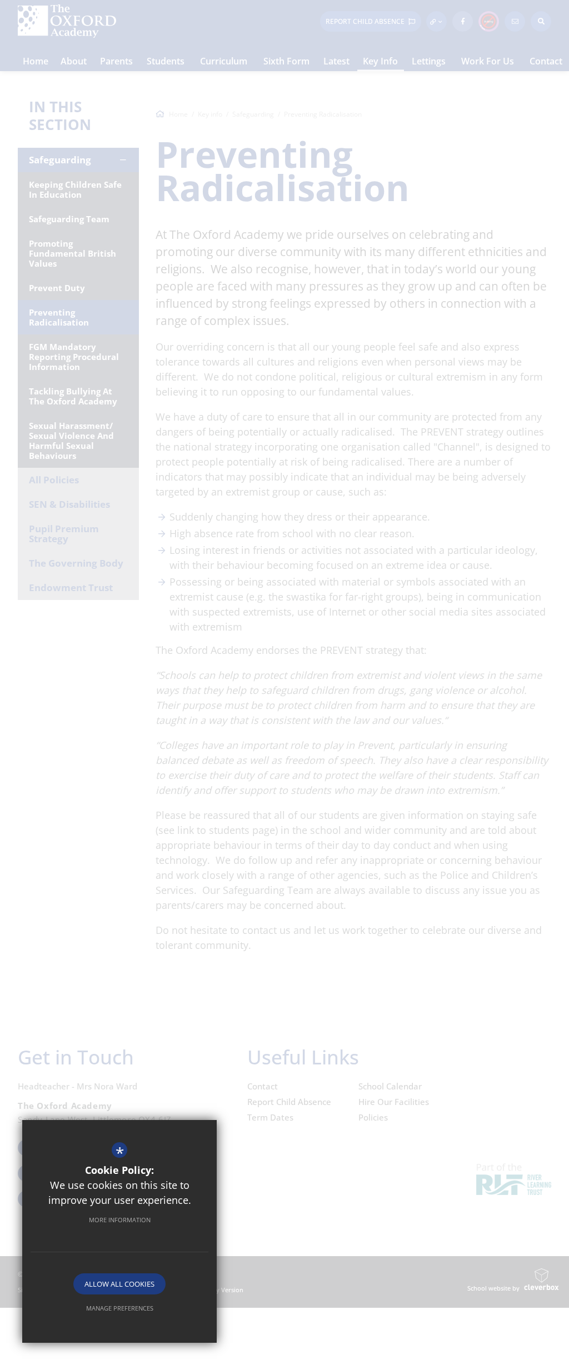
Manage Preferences (119, 1308)
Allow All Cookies (119, 1284)
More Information (120, 1220)
